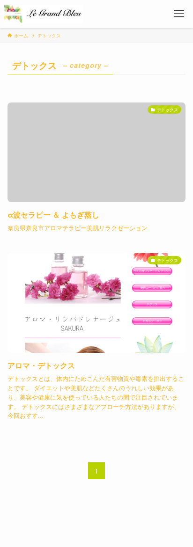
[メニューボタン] (179, 14)
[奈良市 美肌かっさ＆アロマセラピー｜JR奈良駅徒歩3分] (43, 14)
